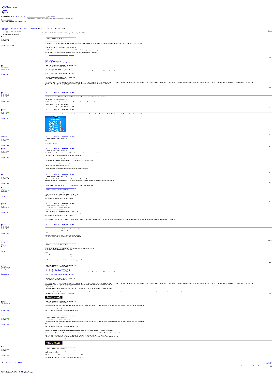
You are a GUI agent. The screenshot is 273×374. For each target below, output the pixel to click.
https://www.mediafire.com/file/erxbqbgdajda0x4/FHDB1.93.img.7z (60, 73)
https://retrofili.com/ (49, 60)
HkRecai (3, 92)
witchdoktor (4, 136)
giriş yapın (15, 16)
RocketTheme (20, 372)
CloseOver (3, 203)
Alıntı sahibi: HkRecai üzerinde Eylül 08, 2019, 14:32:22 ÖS (58, 247)
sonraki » (7, 29)
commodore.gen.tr (5, 28)
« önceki (2, 29)
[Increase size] (2, 2)
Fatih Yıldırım (4, 36)
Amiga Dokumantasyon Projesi (10, 7)
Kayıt (4, 13)
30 (15, 31)
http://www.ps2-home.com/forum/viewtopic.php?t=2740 (61, 55)
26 (12, 31)
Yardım (5, 10)
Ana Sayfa (5, 6)
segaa (2, 265)
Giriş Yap (5, 12)
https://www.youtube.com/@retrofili (53, 61)
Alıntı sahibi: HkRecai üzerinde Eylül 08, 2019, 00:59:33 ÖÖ (58, 207)
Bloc (32, 372)
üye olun (23, 16)
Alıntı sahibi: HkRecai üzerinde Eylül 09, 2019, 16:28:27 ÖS (58, 320)
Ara (4, 11)
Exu (2, 65)
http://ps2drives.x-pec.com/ (51, 143)
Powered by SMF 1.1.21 (7, 371)
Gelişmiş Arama (52, 16)
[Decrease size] (3, 2)
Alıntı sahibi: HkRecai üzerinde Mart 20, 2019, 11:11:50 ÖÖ (58, 69)
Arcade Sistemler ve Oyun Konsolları (19, 28)
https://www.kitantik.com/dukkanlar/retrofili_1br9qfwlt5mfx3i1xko (60, 62)
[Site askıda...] (12, 45)
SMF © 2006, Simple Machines (21, 371)
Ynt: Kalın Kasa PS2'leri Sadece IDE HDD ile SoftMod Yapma (61, 37)
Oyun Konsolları (33, 28)
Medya (5, 8)
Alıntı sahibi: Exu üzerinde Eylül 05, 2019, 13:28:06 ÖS (57, 269)
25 (11, 31)
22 (6, 31)
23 (7, 31)
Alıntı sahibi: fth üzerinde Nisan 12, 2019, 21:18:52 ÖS (57, 41)
